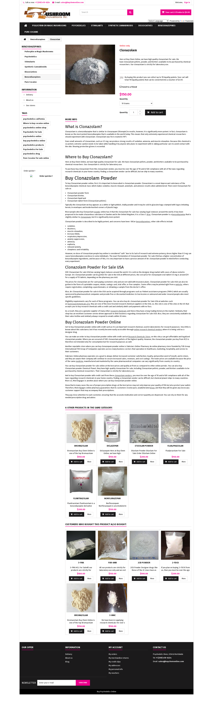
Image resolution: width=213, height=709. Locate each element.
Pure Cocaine (31, 32)
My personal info (116, 669)
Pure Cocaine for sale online (36, 158)
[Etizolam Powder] (144, 428)
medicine (79, 361)
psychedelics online (32, 136)
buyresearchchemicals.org (79, 304)
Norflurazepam (112, 498)
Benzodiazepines (166, 25)
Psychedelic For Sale (32, 132)
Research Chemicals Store (139, 337)
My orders (113, 654)
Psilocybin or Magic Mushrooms (49, 25)
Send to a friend (129, 87)
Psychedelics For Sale (33, 149)
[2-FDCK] (175, 545)
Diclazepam (112, 446)
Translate (189, 21)
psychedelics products (33, 145)
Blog (67, 662)
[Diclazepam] (112, 428)
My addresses (114, 665)
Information (29, 89)
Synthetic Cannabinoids (120, 25)
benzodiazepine (178, 214)
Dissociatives (145, 25)
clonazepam (86, 217)
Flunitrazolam (81, 498)
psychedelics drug (31, 154)
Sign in (187, 2)
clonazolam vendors (123, 375)
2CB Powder (144, 562)
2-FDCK (175, 562)
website (179, 284)
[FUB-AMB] (112, 545)
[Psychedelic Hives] (48, 13)
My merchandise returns (119, 658)
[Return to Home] (25, 39)
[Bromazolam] (81, 428)
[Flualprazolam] (175, 428)
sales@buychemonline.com (171, 661)
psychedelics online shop (34, 128)
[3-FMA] (81, 545)
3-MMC (112, 615)
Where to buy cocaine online (36, 123)
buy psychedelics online (34, 141)
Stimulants (97, 25)
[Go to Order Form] (41, 186)
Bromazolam (81, 446)
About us (29, 100)
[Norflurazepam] (112, 481)
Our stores (30, 105)
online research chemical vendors (148, 329)
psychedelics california (34, 119)
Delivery (29, 95)
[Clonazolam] (90, 69)
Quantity (124, 99)
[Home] (25, 25)
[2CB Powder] (144, 545)
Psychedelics (79, 25)
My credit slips (115, 662)
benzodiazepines (143, 221)
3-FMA (81, 562)
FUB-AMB (112, 562)
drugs (152, 388)
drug (149, 214)
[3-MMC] (112, 597)
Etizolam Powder (144, 446)
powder (97, 212)
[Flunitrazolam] (81, 481)
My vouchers (114, 673)
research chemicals (118, 311)
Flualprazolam (175, 446)
